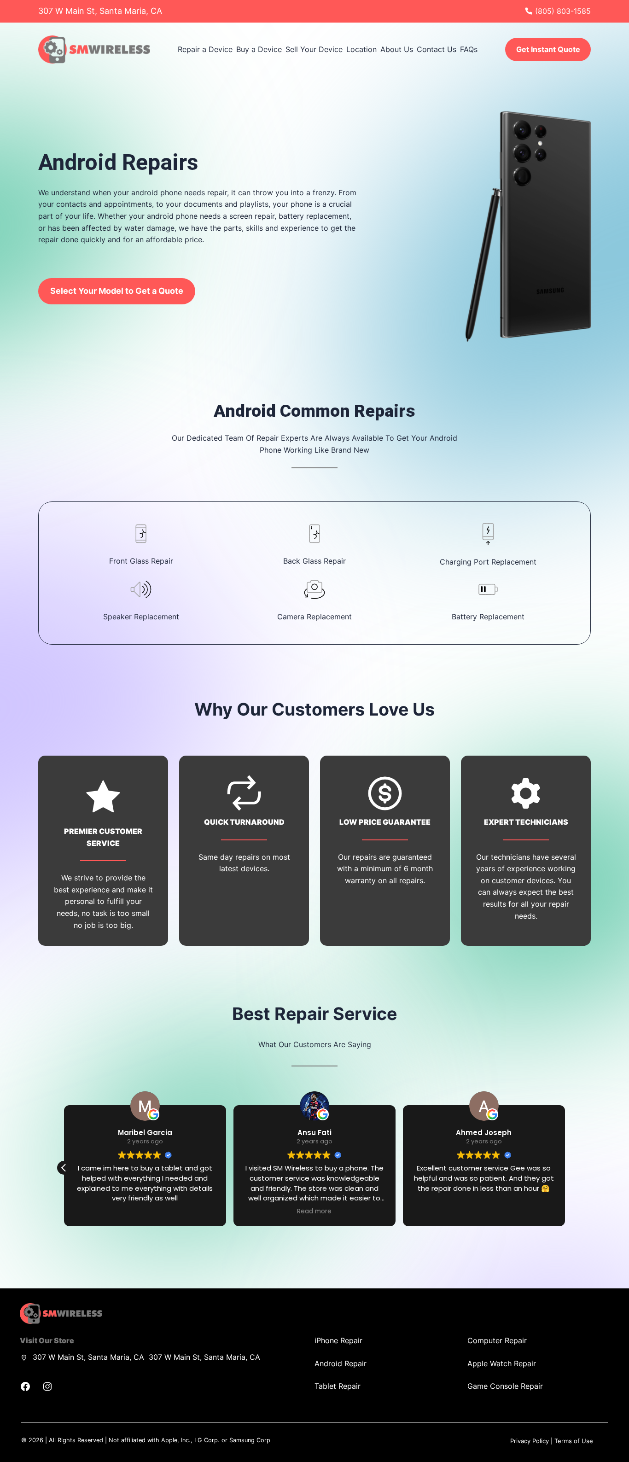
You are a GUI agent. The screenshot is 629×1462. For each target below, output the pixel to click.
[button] (565, 1168)
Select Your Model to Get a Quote (116, 291)
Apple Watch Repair (501, 1363)
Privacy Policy (529, 1441)
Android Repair (340, 1363)
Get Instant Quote (548, 49)
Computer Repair (497, 1340)
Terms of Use (573, 1441)
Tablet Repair (337, 1386)
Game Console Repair (505, 1386)
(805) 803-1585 (563, 11)
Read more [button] (483, 1211)
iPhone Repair (338, 1340)
